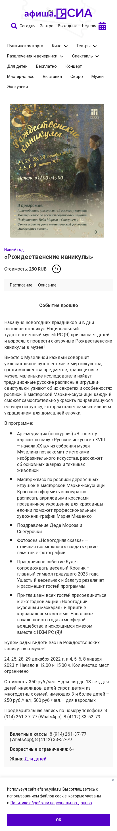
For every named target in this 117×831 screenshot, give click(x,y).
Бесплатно (46, 66)
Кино (57, 45)
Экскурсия (17, 86)
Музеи (97, 76)
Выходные (68, 26)
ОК (58, 820)
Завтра (46, 26)
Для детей (17, 66)
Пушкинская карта (25, 45)
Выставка (52, 76)
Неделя (89, 26)
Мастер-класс (20, 76)
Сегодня (27, 26)
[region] (58, 804)
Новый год (14, 249)
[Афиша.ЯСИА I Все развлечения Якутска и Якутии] (58, 14)
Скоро (76, 76)
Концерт (73, 66)
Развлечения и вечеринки (32, 56)
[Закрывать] (113, 780)
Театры (83, 45)
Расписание (21, 285)
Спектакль (82, 56)
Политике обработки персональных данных (51, 803)
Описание (47, 285)
